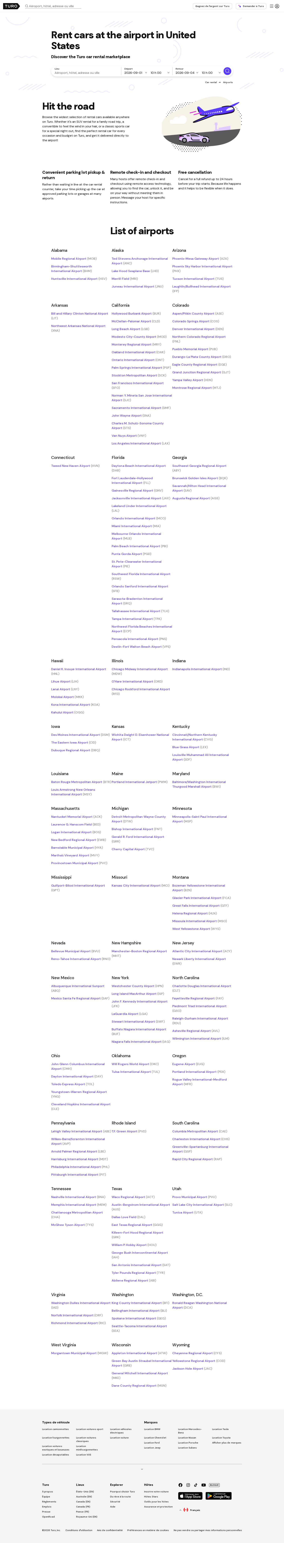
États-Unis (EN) (85, 1491)
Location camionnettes (55, 1429)
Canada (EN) (83, 1501)
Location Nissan (187, 1437)
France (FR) (82, 1511)
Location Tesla (220, 1429)
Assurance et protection (158, 1506)
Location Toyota (221, 1437)
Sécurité (115, 1501)
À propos (47, 1491)
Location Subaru (187, 1447)
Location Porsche (188, 1442)
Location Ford (152, 1442)
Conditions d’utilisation (78, 1530)
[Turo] (11, 6)
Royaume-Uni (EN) (87, 1516)
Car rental (211, 82)
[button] (54, 6)
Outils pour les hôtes (156, 1501)
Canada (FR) (83, 1506)
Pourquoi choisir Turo (122, 1491)
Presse (46, 1511)
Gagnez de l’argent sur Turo (212, 6)
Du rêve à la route (120, 1496)
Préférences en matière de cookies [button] (148, 1530)
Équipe (46, 1496)
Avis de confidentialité (110, 1530)
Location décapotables (55, 1454)
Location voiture (119, 1437)
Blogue (214, 1485)
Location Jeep (152, 1447)
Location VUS (83, 1454)
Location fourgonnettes (55, 1437)
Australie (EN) (84, 1496)
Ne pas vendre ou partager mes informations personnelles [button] (208, 1530)
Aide (112, 1506)
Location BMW (152, 1429)
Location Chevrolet (155, 1437)
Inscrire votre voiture (156, 1491)
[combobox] (54, 6)
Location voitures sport (89, 1429)
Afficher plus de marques (226, 1442)
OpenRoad (48, 1516)
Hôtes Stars (151, 1496)
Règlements (49, 1501)
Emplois (46, 1506)
